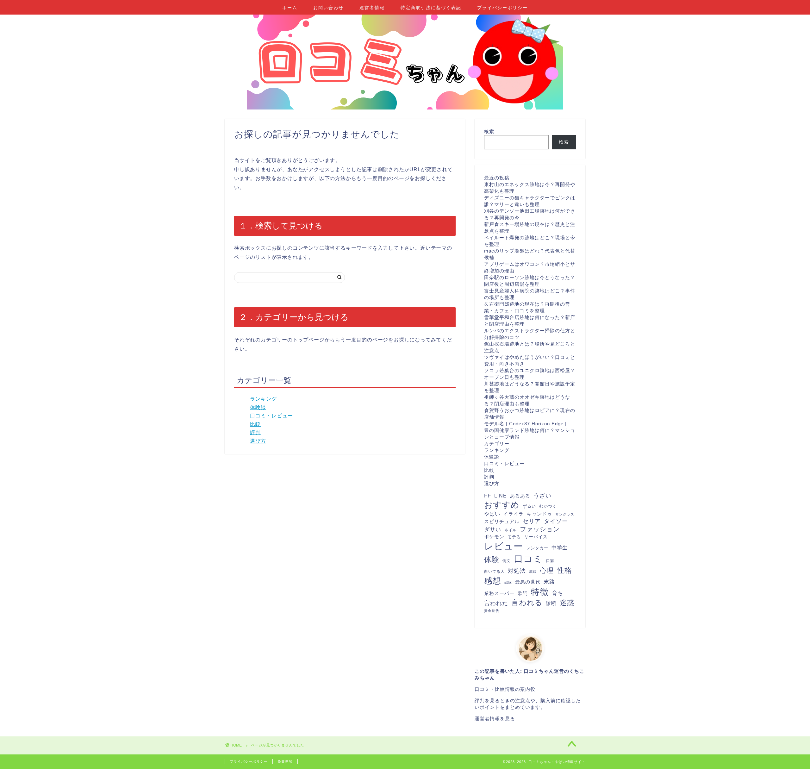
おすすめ (502, 505)
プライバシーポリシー (502, 7)
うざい (542, 495)
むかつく (548, 506)
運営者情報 (372, 7)
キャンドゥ (539, 513)
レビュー (503, 546)
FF (487, 495)
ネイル (510, 530)
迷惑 (567, 603)
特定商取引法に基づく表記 (431, 7)
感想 (492, 580)
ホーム (289, 7)
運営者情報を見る (495, 718)
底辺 (533, 571)
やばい (492, 513)
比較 (255, 424)
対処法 (517, 571)
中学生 (559, 547)
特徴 (540, 592)
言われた (496, 603)
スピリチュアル (502, 521)
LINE (500, 495)
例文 (506, 561)
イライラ (513, 513)
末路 (549, 581)
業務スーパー (499, 593)
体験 (491, 559)
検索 (489, 131)
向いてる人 (494, 571)
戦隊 (508, 582)
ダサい (492, 529)
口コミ (528, 558)
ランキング (263, 399)
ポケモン (494, 536)
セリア (532, 521)
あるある (520, 495)
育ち (557, 593)
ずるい (529, 506)
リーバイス (536, 537)
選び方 (258, 441)
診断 (551, 603)
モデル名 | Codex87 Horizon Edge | (525, 423)
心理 (547, 570)
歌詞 (523, 593)
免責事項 (285, 761)
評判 (255, 432)
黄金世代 (491, 611)
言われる (527, 602)
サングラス (564, 514)
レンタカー (537, 548)
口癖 (550, 561)
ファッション (540, 529)
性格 (564, 570)
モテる (514, 537)
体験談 (258, 407)
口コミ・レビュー (271, 415)
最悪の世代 (527, 582)
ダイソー (556, 521)
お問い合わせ (328, 7)
